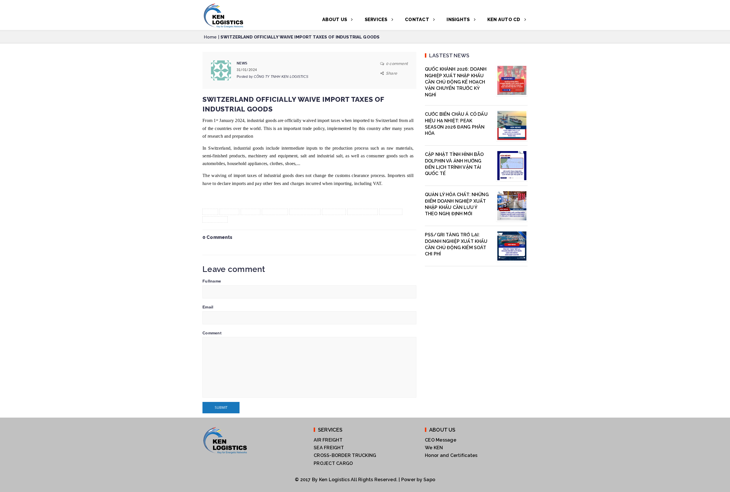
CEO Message (440, 440)
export (229, 212)
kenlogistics (305, 212)
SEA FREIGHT (329, 447)
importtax (275, 212)
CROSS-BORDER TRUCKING (345, 455)
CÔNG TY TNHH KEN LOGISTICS (281, 77)
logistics (333, 212)
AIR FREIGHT (328, 440)
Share (391, 73)
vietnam (390, 212)
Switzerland (362, 212)
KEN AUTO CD (504, 19)
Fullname (211, 281)
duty (210, 212)
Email (207, 307)
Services (377, 19)
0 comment (397, 63)
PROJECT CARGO (333, 463)
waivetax (215, 219)
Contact (417, 19)
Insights (459, 19)
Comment (212, 333)
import (250, 212)
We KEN (434, 447)
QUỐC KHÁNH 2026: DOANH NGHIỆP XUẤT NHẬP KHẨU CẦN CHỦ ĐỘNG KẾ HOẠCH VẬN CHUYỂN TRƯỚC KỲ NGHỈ (456, 81)
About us (335, 19)
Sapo (429, 479)
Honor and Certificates (451, 455)
